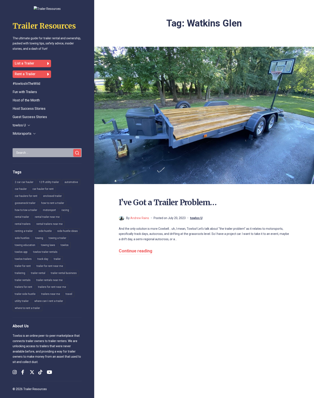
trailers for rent (23, 286)
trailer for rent (23, 266)
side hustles (22, 238)
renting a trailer (24, 231)
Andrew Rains (139, 218)
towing (39, 238)
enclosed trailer (52, 196)
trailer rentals (23, 280)
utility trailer (22, 301)
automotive (71, 182)
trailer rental (38, 273)
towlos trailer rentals (45, 251)
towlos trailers (23, 259)
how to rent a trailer (52, 203)
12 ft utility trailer (49, 182)
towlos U (19, 125)
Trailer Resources (44, 26)
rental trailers (23, 223)
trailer (57, 259)
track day (42, 259)
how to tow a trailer (26, 210)
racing (65, 210)
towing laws (48, 245)
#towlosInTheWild (26, 84)
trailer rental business (64, 273)
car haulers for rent (26, 196)
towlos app (21, 251)
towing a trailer (57, 238)
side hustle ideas (67, 231)
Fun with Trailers (25, 92)
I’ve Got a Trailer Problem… (168, 202)
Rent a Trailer (25, 74)
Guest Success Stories (30, 117)
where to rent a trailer (27, 308)
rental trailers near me (49, 223)
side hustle (45, 231)
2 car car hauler (24, 182)
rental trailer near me (47, 216)
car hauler (21, 188)
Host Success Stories (29, 109)
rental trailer (22, 216)
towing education (25, 245)
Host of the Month (26, 100)
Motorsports (22, 134)
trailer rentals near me (49, 280)
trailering (20, 273)
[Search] (77, 153)
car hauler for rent (43, 188)
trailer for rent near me (50, 266)
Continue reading (135, 250)
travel (69, 294)
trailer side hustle (25, 294)
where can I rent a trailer (48, 301)
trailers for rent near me (52, 286)
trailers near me (50, 294)
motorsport (49, 210)
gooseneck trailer (25, 203)
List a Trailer (24, 63)
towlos (65, 245)
